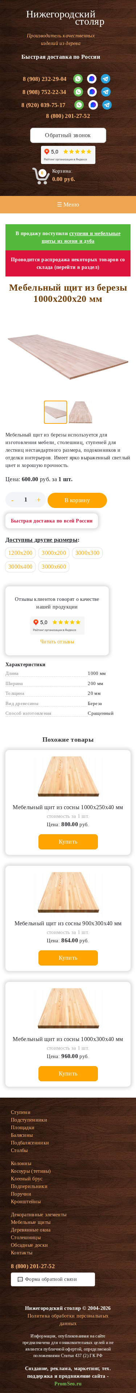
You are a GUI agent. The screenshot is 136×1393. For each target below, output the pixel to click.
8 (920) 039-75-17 (43, 105)
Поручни (21, 1194)
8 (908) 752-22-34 (44, 92)
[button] (68, 357)
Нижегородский (65, 17)
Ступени (20, 1112)
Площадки (22, 1127)
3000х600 (54, 567)
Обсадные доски (29, 1245)
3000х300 (87, 553)
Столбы (19, 1150)
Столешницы (26, 1237)
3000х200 (54, 553)
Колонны (21, 1163)
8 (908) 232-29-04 (45, 79)
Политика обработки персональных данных (68, 1319)
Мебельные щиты (30, 1222)
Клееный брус (27, 1178)
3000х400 (20, 567)
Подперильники (29, 1186)
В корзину (77, 500)
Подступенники (29, 1120)
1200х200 (20, 553)
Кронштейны (26, 1201)
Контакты (21, 1252)
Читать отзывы (57, 641)
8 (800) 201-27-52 (68, 116)
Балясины (22, 1135)
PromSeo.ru (68, 1383)
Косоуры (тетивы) (31, 1171)
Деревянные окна (31, 1230)
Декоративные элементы (38, 1214)
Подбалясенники (30, 1143)
